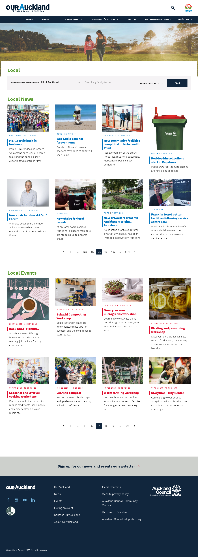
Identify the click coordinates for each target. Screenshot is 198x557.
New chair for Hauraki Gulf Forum (28, 217)
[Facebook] (8, 500)
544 (127, 251)
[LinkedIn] (33, 500)
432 (113, 251)
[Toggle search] (172, 7)
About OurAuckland (66, 522)
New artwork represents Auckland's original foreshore (121, 221)
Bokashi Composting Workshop (71, 316)
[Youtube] (25, 500)
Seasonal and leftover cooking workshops (24, 394)
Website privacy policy (115, 494)
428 (85, 251)
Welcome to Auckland (115, 512)
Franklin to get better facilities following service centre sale (169, 218)
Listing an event (63, 508)
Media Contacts (111, 487)
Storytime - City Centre (167, 393)
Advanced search (149, 83)
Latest (46, 19)
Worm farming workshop (121, 393)
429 (92, 251)
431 (106, 251)
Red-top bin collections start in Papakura (167, 160)
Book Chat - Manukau (24, 329)
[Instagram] (16, 500)
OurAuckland (62, 487)
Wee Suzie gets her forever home (69, 140)
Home (29, 19)
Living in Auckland (157, 19)
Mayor (132, 19)
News (57, 494)
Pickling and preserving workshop (168, 330)
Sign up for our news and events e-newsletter (96, 466)
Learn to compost (68, 393)
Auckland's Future (103, 19)
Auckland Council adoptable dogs (122, 519)
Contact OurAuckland (67, 515)
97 (127, 426)
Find (177, 83)
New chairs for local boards (70, 220)
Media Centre (185, 19)
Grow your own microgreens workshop (120, 312)
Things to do (71, 19)
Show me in (25, 82)
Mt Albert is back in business (23, 142)
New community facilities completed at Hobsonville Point (122, 144)
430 (99, 251)
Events (58, 501)
